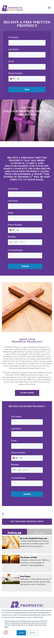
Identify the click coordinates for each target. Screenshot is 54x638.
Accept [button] (21, 633)
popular (14, 533)
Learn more (27, 393)
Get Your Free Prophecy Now (27, 522)
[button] (3, 120)
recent (39, 533)
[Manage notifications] (6, 632)
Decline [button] (32, 633)
